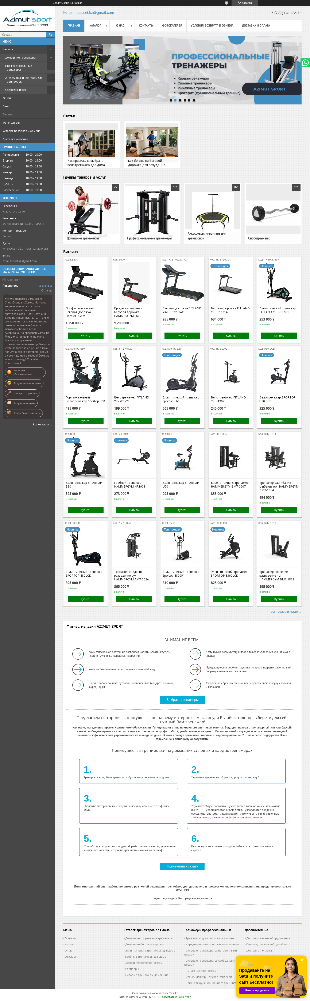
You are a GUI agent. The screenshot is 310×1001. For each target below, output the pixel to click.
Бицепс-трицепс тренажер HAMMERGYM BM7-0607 (230, 484)
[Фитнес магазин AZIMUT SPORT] (27, 15)
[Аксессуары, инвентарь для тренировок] (212, 213)
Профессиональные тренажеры (18, 67)
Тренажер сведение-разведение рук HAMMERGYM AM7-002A (131, 575)
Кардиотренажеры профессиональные (212, 944)
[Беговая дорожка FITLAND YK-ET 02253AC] (182, 283)
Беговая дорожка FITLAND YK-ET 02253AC (182, 310)
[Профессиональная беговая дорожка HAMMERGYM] (85, 283)
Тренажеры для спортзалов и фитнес (211, 938)
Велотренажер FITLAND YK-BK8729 (131, 399)
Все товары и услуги (284, 611)
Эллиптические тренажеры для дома (150, 950)
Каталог (8, 49)
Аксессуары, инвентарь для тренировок (23, 79)
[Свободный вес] (273, 213)
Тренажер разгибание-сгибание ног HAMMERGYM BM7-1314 (279, 486)
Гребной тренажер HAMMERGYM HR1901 (129, 484)
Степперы (132, 969)
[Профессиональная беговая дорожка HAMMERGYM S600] (134, 283)
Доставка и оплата (15, 139)
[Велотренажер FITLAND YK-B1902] (231, 372)
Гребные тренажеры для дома (145, 956)
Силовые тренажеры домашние (146, 975)
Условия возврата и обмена (21, 131)
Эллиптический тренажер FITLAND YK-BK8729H (277, 310)
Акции (7, 98)
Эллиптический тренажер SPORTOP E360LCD (229, 573)
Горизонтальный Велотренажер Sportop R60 (85, 399)
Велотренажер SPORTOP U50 (181, 484)
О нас (6, 106)
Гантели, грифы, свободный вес (267, 944)
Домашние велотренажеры (144, 963)
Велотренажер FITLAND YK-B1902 (228, 399)
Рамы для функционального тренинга (211, 983)
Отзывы (8, 114)
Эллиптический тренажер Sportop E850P (181, 573)
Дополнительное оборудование (268, 938)
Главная (74, 25)
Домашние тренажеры (20, 57)
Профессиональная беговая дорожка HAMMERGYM (80, 312)
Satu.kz (173, 993)
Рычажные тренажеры (201, 971)
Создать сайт (61, 2)
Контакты (146, 25)
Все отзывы (41, 424)
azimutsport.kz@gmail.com (20, 261)
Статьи (69, 116)
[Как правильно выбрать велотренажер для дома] (91, 144)
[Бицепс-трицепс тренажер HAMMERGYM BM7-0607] (231, 457)
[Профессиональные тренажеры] (152, 213)
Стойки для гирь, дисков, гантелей (209, 977)
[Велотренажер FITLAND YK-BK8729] (134, 372)
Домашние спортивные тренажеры (149, 938)
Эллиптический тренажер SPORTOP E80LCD (84, 573)
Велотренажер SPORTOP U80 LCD (277, 399)
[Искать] (50, 34)
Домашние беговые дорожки (144, 944)
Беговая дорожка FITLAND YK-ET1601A (230, 310)
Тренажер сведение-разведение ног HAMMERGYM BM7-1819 (276, 575)
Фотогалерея (11, 122)
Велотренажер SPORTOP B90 (84, 484)
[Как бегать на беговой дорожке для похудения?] (152, 144)
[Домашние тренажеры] (91, 213)
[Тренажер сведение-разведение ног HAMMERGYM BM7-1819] (279, 546)
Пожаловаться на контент (175, 997)
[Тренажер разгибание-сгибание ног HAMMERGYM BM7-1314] (279, 457)
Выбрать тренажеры (182, 700)
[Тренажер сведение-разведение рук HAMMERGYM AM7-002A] (134, 546)
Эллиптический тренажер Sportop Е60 (181, 399)
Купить (85, 335)
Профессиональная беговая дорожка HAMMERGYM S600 (128, 312)
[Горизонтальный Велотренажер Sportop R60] (85, 372)
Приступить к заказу (182, 866)
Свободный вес (15, 90)
